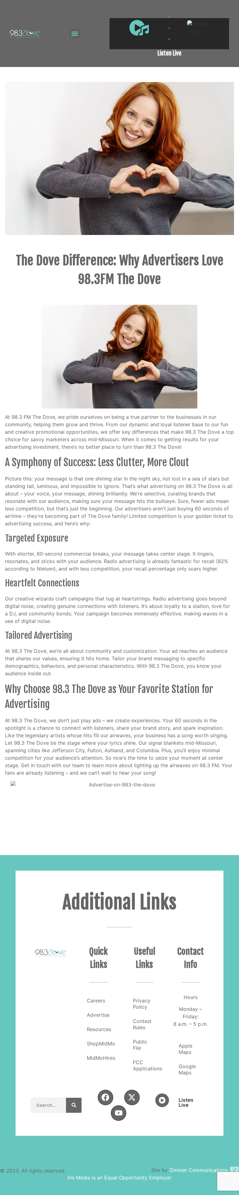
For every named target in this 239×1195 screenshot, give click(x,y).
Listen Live (169, 53)
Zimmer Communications (199, 1170)
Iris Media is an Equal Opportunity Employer (119, 1177)
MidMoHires (101, 1058)
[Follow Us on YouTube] (118, 1113)
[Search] (74, 1105)
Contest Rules (142, 1024)
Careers (96, 1000)
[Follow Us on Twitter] (132, 1097)
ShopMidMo (101, 1043)
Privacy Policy (141, 1003)
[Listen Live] (139, 27)
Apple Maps (185, 1049)
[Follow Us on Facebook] (105, 1097)
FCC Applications (147, 1065)
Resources (99, 1029)
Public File (140, 1045)
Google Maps (187, 1069)
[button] (75, 33)
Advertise (98, 1015)
